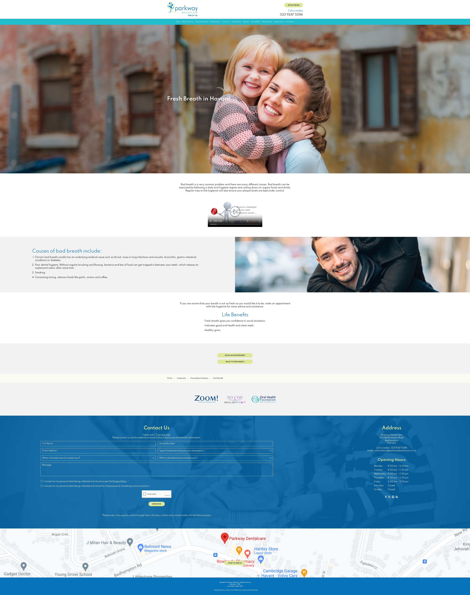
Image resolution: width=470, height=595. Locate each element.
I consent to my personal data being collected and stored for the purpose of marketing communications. (96, 486)
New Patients (215, 22)
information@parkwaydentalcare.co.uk (395, 451)
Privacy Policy (119, 481)
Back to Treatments (235, 362)
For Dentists (290, 22)
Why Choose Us (187, 22)
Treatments (226, 22)
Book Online (293, 5)
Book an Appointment (235, 355)
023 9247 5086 (291, 14)
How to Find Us (235, 563)
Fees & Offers (255, 22)
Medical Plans (267, 22)
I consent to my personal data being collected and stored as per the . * (86, 481)
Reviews (246, 22)
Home (178, 22)
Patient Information (201, 22)
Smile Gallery (236, 22)
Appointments (279, 22)
